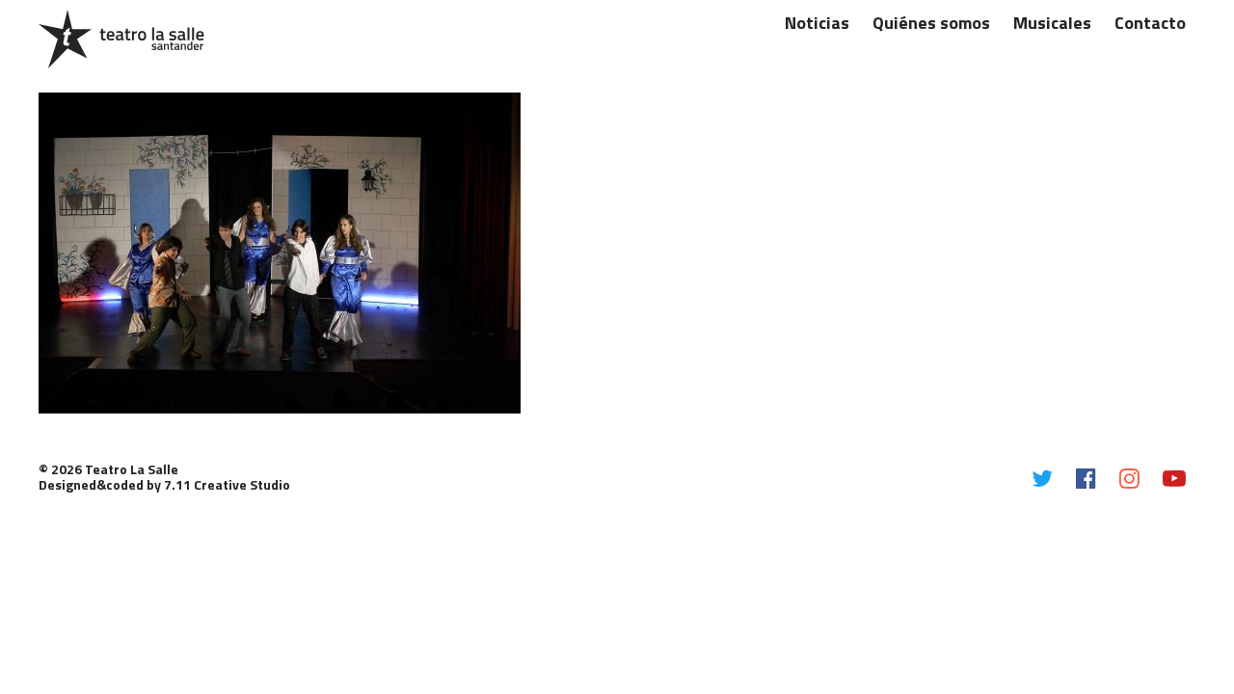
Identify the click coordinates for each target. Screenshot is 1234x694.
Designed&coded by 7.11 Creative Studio (164, 484)
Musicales (1052, 23)
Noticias (817, 23)
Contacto (1150, 23)
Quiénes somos (931, 23)
